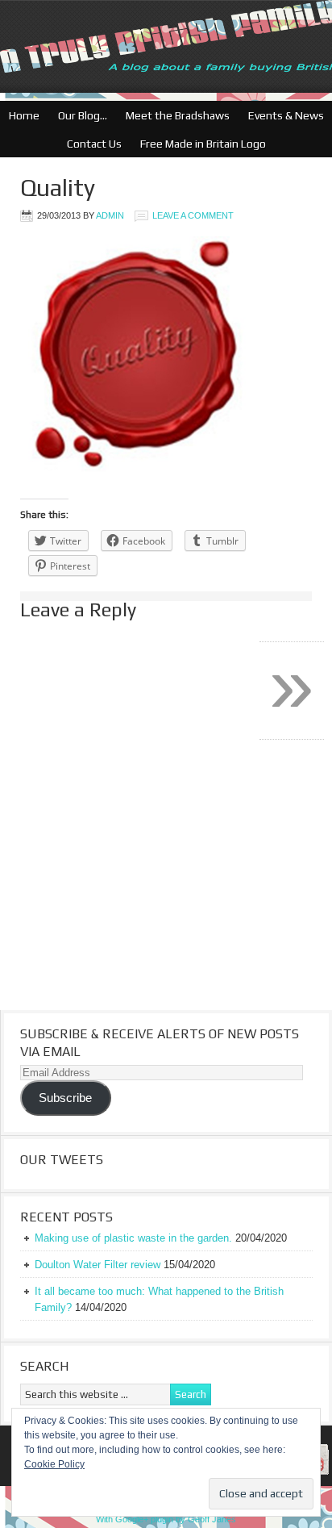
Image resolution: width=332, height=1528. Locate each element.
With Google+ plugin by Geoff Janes (166, 1519)
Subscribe (65, 1098)
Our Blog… (78, 115)
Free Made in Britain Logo (199, 143)
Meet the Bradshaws (178, 115)
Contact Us (90, 143)
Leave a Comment (193, 215)
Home (24, 115)
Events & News (282, 115)
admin (110, 215)
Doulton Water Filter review (97, 1265)
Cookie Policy (54, 1464)
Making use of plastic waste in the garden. (133, 1238)
